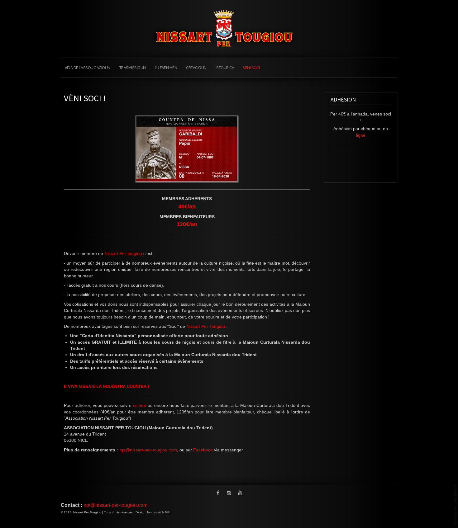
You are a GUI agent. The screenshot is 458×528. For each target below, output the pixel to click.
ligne (360, 135)
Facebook (203, 450)
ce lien (139, 405)
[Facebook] (218, 493)
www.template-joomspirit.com (455, 504)
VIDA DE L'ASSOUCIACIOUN (87, 67)
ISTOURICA (225, 67)
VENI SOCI (251, 67)
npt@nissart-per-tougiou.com (148, 450)
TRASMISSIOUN (132, 67)
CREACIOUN (196, 67)
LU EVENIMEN (166, 67)
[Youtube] (240, 493)
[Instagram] (229, 493)
